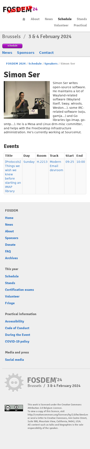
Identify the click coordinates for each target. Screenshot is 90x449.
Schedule (65, 19)
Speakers (51, 63)
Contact (46, 53)
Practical (80, 25)
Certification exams (19, 290)
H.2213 (42, 161)
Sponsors (26, 53)
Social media (14, 360)
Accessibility (14, 321)
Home (24, 19)
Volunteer (61, 25)
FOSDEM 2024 (16, 63)
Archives (11, 258)
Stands (82, 19)
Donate (10, 245)
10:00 (80, 161)
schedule (12, 45)
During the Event (17, 335)
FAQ (8, 251)
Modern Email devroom (56, 166)
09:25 (70, 161)
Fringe (10, 303)
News (49, 19)
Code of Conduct (17, 328)
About (35, 19)
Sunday (29, 161)
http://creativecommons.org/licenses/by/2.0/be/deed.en (58, 414)
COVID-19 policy (17, 341)
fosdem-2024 (20, 9)
